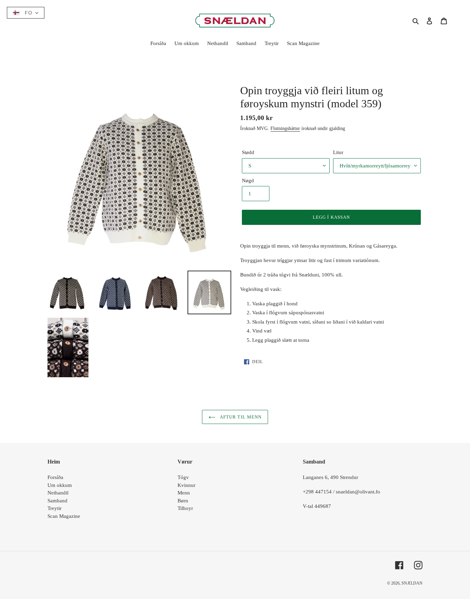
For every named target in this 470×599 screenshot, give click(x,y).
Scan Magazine (63, 516)
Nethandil (57, 492)
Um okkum (59, 485)
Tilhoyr (185, 508)
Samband (57, 500)
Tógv (183, 477)
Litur (338, 152)
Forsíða (55, 477)
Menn (184, 492)
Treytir (54, 508)
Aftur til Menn (240, 417)
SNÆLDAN (412, 583)
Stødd (248, 152)
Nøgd (248, 180)
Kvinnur (186, 485)
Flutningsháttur (285, 128)
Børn (183, 500)
